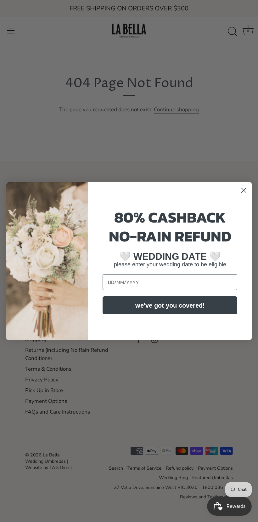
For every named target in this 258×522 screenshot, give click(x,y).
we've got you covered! (170, 305)
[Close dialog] (243, 190)
